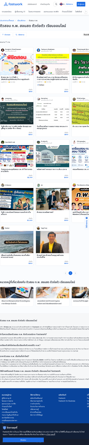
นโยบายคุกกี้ (50, 434)
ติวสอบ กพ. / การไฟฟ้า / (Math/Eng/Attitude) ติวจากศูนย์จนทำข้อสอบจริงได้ (15, 79)
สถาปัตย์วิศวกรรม (8, 418)
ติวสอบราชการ (60, 364)
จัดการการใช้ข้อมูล (36, 415)
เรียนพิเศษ (21, 20)
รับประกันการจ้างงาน (37, 406)
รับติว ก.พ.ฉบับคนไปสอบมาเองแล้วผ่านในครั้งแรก (16, 213)
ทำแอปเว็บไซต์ (67, 11)
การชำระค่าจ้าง (35, 404)
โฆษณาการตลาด (34, 11)
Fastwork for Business (67, 401)
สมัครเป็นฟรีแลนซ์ (36, 398)
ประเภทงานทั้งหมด (7, 20)
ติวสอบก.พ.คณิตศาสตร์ (45, 212)
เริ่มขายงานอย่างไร (36, 401)
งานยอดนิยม (6, 11)
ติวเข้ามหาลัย (32, 366)
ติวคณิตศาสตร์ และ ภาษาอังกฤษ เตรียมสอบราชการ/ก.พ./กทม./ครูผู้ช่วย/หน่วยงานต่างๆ (52, 78)
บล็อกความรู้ (34, 409)
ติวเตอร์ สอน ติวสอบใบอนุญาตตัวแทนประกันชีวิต (50, 256)
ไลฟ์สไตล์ (78, 11)
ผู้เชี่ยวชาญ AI (20, 11)
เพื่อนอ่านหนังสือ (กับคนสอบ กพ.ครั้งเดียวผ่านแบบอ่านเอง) (15, 256)
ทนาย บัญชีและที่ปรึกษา (10, 415)
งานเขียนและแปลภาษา (9, 420)
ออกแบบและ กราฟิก (51, 11)
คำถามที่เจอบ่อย (35, 412)
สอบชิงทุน (42, 366)
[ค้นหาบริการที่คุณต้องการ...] (56, 4)
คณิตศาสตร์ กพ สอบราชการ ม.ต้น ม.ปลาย (52, 169)
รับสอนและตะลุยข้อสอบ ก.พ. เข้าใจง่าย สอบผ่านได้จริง (16, 170)
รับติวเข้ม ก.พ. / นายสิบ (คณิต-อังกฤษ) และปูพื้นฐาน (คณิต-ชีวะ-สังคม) (16, 127)
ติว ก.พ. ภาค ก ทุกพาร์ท (81, 126)
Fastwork (62, 398)
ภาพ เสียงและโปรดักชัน (9, 412)
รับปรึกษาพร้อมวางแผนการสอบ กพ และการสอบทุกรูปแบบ (52, 127)
